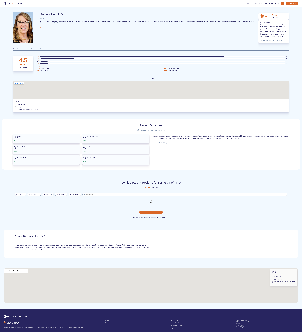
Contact (61, 48)
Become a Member (110, 320)
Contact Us (108, 322)
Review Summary (31, 48)
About (53, 48)
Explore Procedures (176, 322)
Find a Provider (174, 320)
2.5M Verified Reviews (241, 320)
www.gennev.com (22, 107)
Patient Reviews (44, 48)
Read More (57, 22)
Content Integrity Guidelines (243, 327)
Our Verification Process (177, 325)
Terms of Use (239, 325)
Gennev (42, 18)
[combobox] (20, 194)
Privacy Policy (239, 323)
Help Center (174, 328)
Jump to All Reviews (160, 142)
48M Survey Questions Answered (244, 322)
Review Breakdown (18, 48)
